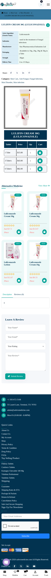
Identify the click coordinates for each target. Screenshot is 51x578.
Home (5, 13)
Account (35, 575)
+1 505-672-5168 (14, 400)
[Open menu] (48, 4)
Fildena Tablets (7, 464)
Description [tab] (7, 294)
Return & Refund (8, 497)
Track (46, 575)
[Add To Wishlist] (48, 25)
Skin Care (14, 13)
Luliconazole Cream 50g (10, 215)
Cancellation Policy (9, 501)
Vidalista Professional (9, 474)
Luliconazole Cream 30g (35, 215)
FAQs (3, 455)
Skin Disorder (25, 13)
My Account (6, 437)
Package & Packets (8, 493)
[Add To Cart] (19, 231)
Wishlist (15, 573)
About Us (5, 430)
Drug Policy (6, 452)
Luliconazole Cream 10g (35, 263)
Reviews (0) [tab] (19, 294)
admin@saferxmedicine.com (18, 410)
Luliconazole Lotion (10, 263)
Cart (25, 573)
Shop (3, 441)
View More (43, 186)
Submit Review (16, 376)
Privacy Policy (7, 444)
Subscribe (25, 536)
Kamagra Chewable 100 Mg (12, 471)
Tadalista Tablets (7, 478)
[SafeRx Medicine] (8, 4)
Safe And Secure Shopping (12, 504)
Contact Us (5, 434)
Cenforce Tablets (8, 467)
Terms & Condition (9, 448)
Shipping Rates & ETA (10, 490)
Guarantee (5, 486)
